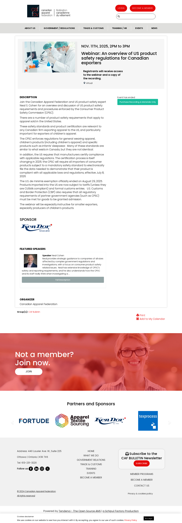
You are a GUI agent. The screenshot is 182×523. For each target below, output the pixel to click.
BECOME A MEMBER (91, 477)
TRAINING (91, 468)
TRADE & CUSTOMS (91, 464)
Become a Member (142, 8)
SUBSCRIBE (141, 463)
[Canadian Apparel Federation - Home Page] (48, 11)
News (154, 28)
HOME (91, 451)
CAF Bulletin (34, 311)
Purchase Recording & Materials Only (138, 102)
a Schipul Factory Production (121, 511)
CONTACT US (141, 485)
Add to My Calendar (152, 319)
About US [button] (30, 28)
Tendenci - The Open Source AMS (80, 511)
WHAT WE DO (91, 455)
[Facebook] (31, 468)
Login (121, 8)
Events (139, 28)
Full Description (63, 279)
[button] (12, 421)
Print (142, 315)
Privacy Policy (130, 520)
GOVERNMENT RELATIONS (91, 460)
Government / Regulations (59, 28)
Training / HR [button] (119, 28)
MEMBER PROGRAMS (141, 474)
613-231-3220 (29, 462)
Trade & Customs (93, 28)
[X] (47, 468)
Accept (149, 518)
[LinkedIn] (36, 468)
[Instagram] (42, 468)
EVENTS (91, 473)
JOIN (29, 371)
